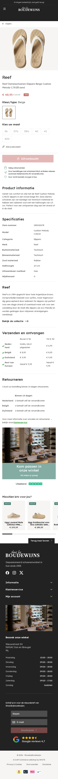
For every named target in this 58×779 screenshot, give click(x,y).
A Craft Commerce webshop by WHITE (29, 760)
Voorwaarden (32, 764)
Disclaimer (47, 764)
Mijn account (13, 596)
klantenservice (20, 422)
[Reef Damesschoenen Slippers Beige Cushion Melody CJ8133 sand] (8, 112)
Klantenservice (14, 589)
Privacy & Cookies (14, 764)
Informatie (12, 582)
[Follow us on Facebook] (7, 573)
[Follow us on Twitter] (21, 573)
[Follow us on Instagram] (14, 573)
